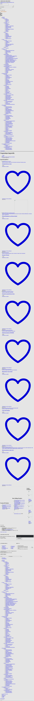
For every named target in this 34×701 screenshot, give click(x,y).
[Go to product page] (18, 446)
